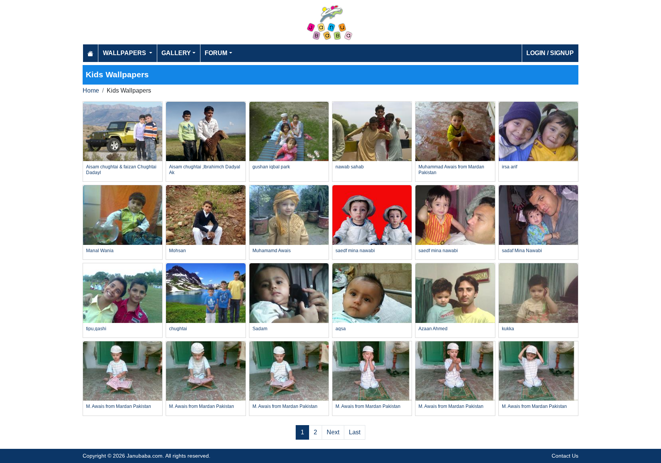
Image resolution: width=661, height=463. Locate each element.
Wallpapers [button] (125, 53)
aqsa (340, 328)
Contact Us (565, 456)
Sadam (259, 328)
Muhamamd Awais (271, 250)
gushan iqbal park (271, 167)
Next (333, 432)
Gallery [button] (176, 53)
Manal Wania (100, 250)
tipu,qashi (96, 328)
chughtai (178, 328)
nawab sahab (349, 167)
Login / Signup (550, 53)
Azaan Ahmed (433, 328)
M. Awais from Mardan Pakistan (118, 406)
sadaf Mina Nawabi (522, 250)
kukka (508, 328)
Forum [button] (216, 53)
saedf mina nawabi (355, 250)
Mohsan (177, 250)
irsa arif (509, 167)
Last (354, 432)
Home (91, 90)
